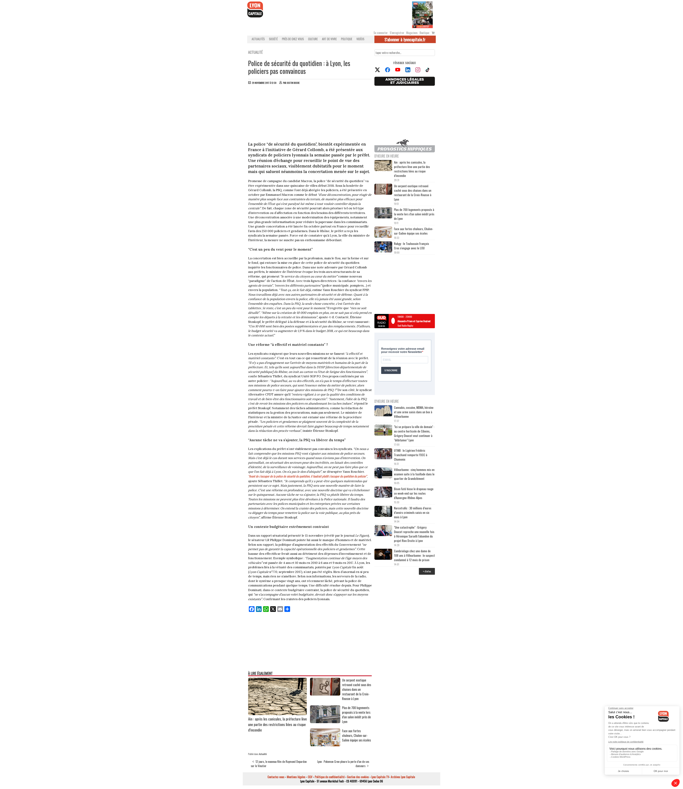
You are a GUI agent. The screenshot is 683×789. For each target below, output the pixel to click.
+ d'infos (427, 571)
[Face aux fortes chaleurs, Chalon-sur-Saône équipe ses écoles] (325, 745)
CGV (310, 777)
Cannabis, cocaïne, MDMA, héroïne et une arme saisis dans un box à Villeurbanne (413, 412)
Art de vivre (329, 39)
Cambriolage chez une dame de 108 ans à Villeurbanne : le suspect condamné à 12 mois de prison (414, 555)
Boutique (424, 33)
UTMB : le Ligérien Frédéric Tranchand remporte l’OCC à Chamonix (410, 455)
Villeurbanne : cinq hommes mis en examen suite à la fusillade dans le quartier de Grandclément (414, 474)
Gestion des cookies (358, 777)
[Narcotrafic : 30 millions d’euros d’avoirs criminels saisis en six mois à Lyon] (383, 512)
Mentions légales (296, 777)
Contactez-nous (276, 777)
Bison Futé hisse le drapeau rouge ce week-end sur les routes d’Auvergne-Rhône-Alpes (413, 493)
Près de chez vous (293, 39)
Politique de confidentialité (330, 777)
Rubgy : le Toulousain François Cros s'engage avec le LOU (411, 245)
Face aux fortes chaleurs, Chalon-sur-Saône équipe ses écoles (356, 735)
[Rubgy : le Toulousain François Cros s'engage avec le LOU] (383, 247)
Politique (346, 39)
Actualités (258, 39)
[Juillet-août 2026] (422, 14)
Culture (313, 39)
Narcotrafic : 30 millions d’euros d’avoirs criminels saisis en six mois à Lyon (412, 512)
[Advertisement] (310, 114)
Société (273, 39)
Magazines (412, 33)
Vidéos (360, 39)
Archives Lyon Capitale (403, 777)
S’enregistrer (397, 33)
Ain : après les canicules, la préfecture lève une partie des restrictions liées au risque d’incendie (277, 724)
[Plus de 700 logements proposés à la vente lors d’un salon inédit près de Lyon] (325, 722)
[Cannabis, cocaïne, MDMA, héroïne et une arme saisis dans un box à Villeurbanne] (383, 411)
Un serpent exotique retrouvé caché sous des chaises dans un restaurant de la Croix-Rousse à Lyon (356, 689)
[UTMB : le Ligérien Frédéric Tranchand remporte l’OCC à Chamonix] (383, 454)
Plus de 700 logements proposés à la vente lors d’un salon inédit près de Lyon (356, 714)
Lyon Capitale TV (380, 777)
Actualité (263, 754)
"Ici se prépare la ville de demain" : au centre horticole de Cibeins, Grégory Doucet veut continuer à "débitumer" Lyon (414, 433)
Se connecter (381, 33)
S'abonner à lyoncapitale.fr (405, 39)
